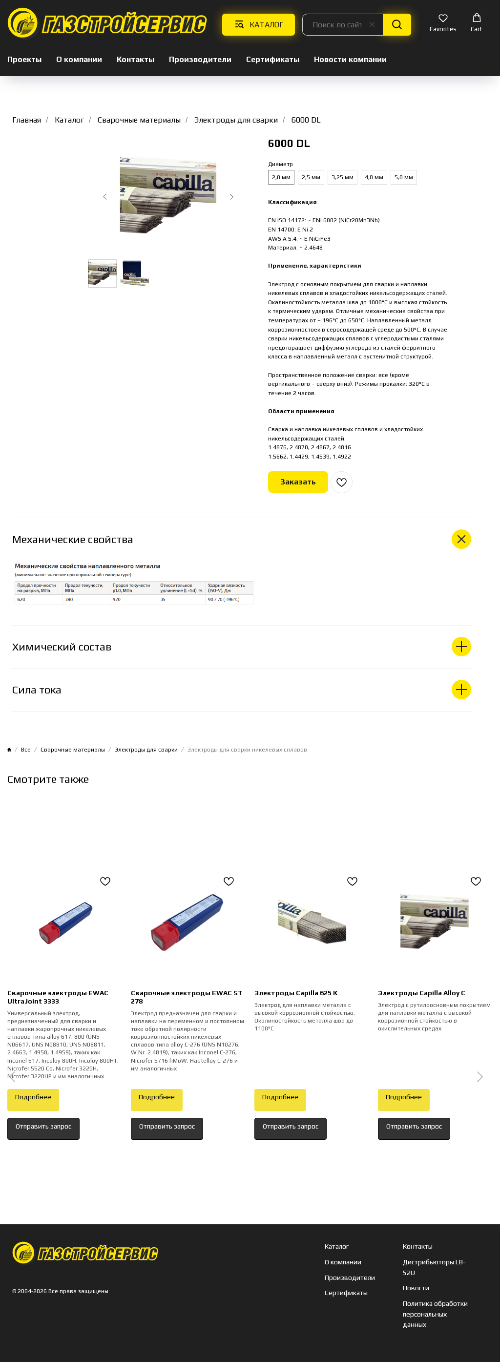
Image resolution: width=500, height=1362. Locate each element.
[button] (443, 24)
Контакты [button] (135, 59)
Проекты (24, 59)
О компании (79, 59)
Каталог (69, 120)
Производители (350, 1277)
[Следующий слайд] (231, 196)
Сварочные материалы (139, 120)
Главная (26, 120)
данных (414, 1324)
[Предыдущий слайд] (105, 196)
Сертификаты (272, 59)
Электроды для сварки (236, 120)
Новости (416, 1288)
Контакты (418, 1246)
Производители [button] (200, 59)
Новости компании (350, 59)
